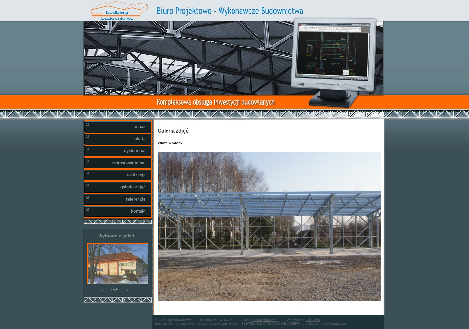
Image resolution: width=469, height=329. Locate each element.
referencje (135, 199)
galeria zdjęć (132, 187)
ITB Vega (313, 320)
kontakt (138, 211)
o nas (140, 126)
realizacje (136, 174)
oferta (139, 138)
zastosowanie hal (128, 162)
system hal (134, 150)
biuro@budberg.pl (265, 320)
